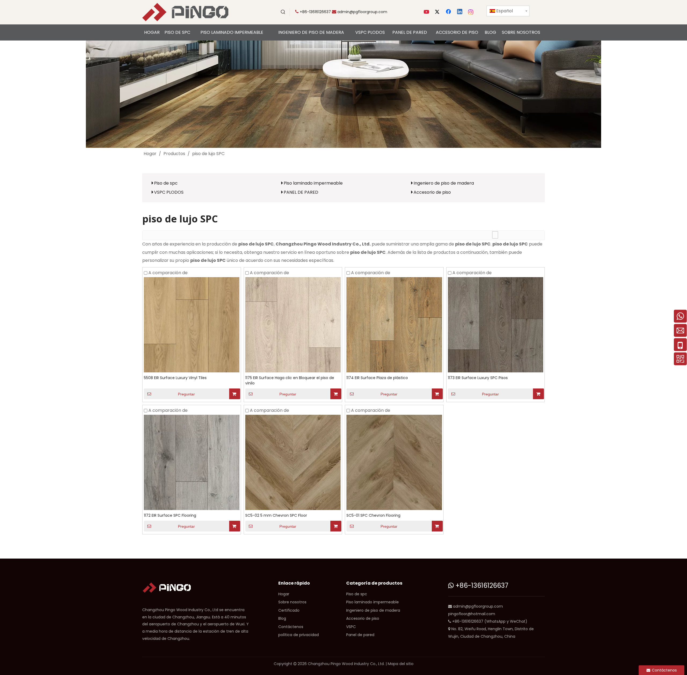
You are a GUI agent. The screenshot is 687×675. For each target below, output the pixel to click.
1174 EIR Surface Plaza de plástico (377, 377)
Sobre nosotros (292, 602)
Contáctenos (290, 626)
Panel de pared (360, 634)
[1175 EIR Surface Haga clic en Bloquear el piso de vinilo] (293, 324)
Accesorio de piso (432, 192)
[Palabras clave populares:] (283, 12)
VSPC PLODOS (169, 192)
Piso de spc (166, 183)
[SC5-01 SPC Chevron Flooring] (394, 462)
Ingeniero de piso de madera (444, 183)
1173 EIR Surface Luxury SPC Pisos (478, 377)
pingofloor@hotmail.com (471, 614)
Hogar (283, 594)
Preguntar (186, 394)
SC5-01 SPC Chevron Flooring (373, 515)
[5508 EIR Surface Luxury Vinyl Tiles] (191, 324)
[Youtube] (427, 12)
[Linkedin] (460, 12)
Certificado (288, 610)
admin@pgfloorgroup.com (362, 11)
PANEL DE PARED (301, 192)
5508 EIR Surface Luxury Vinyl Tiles (175, 377)
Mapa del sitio (401, 663)
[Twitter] (438, 12)
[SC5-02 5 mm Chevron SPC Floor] (293, 462)
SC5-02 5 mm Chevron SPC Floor (276, 515)
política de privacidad (298, 634)
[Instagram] (471, 12)
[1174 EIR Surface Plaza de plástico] (394, 324)
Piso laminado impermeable (313, 183)
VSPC (351, 626)
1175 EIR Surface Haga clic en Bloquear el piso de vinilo (289, 380)
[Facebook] (449, 12)
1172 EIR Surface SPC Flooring (170, 515)
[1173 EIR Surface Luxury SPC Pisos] (495, 324)
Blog (282, 618)
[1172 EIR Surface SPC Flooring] (191, 462)
